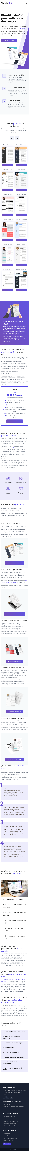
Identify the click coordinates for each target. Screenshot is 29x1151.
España (7, 1143)
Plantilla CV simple (7, 144)
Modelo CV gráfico (7, 244)
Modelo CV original (9, 1117)
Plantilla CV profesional (7, 169)
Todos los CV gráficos (14, 661)
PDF (26, 370)
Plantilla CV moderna (21, 144)
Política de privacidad (10, 1138)
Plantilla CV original (7, 194)
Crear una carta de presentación (14, 1106)
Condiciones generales (11, 1136)
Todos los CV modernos (14, 563)
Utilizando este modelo (8, 165)
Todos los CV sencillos (14, 711)
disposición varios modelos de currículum (13, 29)
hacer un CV (11, 448)
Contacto (7, 1133)
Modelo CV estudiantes (21, 219)
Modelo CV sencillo (9, 1126)
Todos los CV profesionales (14, 614)
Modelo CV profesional (11, 1121)
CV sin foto (23, 194)
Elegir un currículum (9, 40)
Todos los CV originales (14, 759)
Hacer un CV (8, 1104)
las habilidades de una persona (14, 581)
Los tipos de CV (5, 507)
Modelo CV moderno (10, 1123)
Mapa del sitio (8, 1140)
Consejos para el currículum (12, 1109)
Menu (26, 3)
